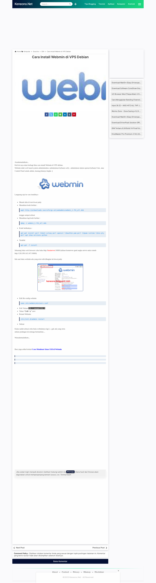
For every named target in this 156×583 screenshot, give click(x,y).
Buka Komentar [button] (60, 561)
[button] (138, 4)
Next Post (20, 547)
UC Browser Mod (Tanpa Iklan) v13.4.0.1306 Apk (131, 94)
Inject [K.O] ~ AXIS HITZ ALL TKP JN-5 (127, 105)
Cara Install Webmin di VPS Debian (60, 57)
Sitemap (87, 572)
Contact (65, 572)
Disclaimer (99, 572)
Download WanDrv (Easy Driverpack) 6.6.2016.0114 (132, 117)
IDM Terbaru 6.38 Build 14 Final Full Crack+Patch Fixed (134, 128)
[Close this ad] (118, 570)
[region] (78, 34)
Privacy (76, 572)
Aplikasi (111, 4)
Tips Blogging (90, 4)
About (55, 572)
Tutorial (102, 4)
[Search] (70, 4)
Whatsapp (70, 472)
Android (131, 4)
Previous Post (99, 547)
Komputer (121, 4)
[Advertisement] (78, 14)
